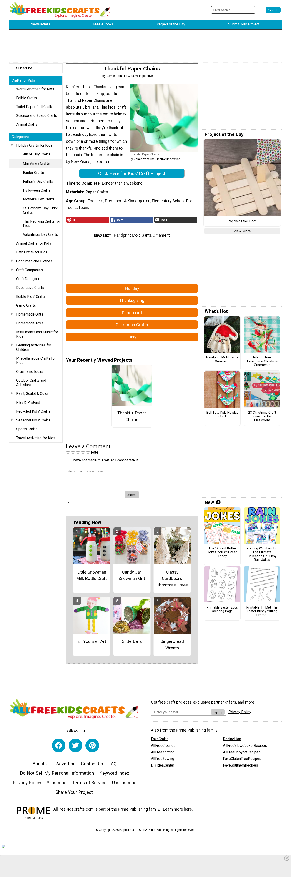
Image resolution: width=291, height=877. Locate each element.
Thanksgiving (131, 300)
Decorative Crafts (30, 288)
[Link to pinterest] (92, 745)
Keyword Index (114, 773)
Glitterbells (132, 641)
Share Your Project (74, 792)
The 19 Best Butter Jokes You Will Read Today (222, 552)
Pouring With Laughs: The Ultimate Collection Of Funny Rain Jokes (262, 554)
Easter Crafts (33, 172)
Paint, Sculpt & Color (32, 393)
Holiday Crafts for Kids (34, 145)
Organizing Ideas (29, 371)
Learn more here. (178, 809)
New (209, 502)
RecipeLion (232, 739)
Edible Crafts (26, 98)
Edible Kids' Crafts (31, 296)
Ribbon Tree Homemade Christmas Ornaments (262, 361)
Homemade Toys (29, 323)
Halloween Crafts (36, 190)
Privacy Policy (27, 782)
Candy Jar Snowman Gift (131, 575)
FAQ (112, 764)
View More (242, 231)
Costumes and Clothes (34, 261)
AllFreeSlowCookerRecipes (245, 745)
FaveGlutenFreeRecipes (242, 759)
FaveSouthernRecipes (240, 765)
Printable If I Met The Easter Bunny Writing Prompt (262, 611)
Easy (131, 337)
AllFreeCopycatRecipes (242, 752)
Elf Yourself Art (91, 641)
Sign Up (218, 712)
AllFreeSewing (162, 759)
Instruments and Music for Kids (37, 334)
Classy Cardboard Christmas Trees (172, 578)
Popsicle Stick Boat (242, 221)
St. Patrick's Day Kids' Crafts (40, 210)
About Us (42, 764)
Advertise (65, 764)
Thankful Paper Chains (131, 416)
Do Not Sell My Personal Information (57, 773)
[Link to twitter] (75, 745)
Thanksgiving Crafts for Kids (41, 223)
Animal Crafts (27, 124)
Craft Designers (28, 279)
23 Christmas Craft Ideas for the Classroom (262, 416)
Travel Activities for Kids (35, 438)
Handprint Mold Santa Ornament (142, 235)
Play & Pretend (28, 402)
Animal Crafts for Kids (33, 243)
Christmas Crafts (36, 163)
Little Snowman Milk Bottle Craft (91, 575)
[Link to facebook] (58, 745)
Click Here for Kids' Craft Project (132, 173)
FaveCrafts (159, 739)
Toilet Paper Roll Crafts (34, 107)
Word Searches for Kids (35, 89)
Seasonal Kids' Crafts (33, 420)
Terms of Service (89, 782)
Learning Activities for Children (33, 347)
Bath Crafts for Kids (32, 252)
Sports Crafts (27, 429)
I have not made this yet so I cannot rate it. (104, 460)
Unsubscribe (124, 782)
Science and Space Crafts (36, 115)
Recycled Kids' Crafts (33, 411)
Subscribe (24, 68)
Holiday (132, 288)
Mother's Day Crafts (39, 199)
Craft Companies (29, 270)
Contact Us (92, 764)
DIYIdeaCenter (162, 765)
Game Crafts (26, 305)
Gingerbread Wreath (172, 645)
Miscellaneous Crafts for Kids (36, 360)
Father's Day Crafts (38, 181)
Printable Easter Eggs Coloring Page (222, 609)
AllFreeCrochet (163, 745)
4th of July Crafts (36, 154)
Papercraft (132, 312)
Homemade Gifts (29, 314)
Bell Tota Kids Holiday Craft (222, 414)
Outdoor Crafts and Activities (31, 382)
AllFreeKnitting (162, 752)
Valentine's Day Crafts (40, 234)
